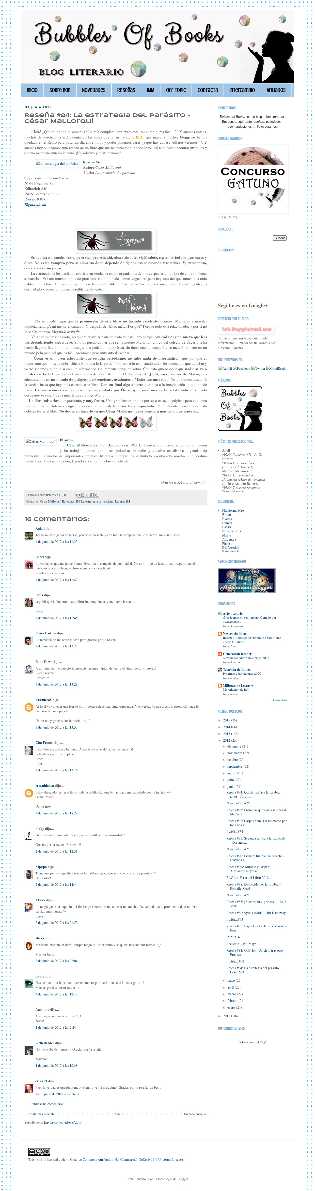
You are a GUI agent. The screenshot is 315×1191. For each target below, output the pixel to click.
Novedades (94, 90)
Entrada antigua (195, 1114)
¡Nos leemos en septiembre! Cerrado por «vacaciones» (249, 619)
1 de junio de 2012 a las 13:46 (56, 770)
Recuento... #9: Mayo (241, 943)
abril (231, 987)
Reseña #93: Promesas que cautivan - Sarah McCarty (256, 812)
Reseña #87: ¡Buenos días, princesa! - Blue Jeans (256, 903)
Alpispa (41, 866)
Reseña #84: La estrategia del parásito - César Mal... (253, 969)
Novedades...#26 (238, 803)
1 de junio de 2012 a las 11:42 (56, 579)
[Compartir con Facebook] (92, 495)
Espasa (227, 526)
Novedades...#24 (238, 895)
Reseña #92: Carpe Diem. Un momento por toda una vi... (256, 822)
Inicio (32, 90)
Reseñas (126, 90)
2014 (227, 726)
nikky (39, 828)
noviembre (235, 752)
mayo (231, 980)
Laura (40, 976)
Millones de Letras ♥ (238, 685)
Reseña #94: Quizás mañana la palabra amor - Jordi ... (253, 794)
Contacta (208, 90)
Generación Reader (237, 653)
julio (231, 779)
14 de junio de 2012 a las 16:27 (57, 1094)
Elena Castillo (45, 633)
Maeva (226, 535)
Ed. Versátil (230, 547)
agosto (232, 773)
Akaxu (40, 899)
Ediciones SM (71, 501)
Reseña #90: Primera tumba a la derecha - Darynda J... (255, 858)
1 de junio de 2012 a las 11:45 (56, 617)
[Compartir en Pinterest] (96, 495)
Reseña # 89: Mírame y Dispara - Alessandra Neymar (249, 868)
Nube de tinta (231, 531)
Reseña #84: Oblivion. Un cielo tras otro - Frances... (255, 952)
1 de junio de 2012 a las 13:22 (56, 646)
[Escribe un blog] (82, 495)
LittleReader (44, 1042)
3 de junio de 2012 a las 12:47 (56, 994)
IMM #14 (233, 936)
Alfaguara (229, 539)
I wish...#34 (234, 831)
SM (128, 501)
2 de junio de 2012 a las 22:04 (56, 960)
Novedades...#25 (238, 849)
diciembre (234, 746)
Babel (39, 556)
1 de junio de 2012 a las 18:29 (56, 813)
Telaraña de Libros (237, 669)
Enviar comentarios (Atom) (63, 1122)
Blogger (182, 1178)
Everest (227, 518)
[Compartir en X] (87, 495)
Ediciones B (230, 551)
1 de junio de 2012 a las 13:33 (56, 727)
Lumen (227, 522)
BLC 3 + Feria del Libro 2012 (247, 877)
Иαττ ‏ (40, 938)
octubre (233, 759)
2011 (227, 1015)
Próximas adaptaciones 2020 (242, 673)
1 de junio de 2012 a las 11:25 (56, 541)
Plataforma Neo (233, 510)
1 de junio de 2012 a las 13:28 (56, 684)
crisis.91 (41, 1081)
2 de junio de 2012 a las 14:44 (56, 884)
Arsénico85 (43, 699)
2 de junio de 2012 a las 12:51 (56, 851)
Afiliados (276, 90)
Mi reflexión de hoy (236, 689)
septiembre (235, 766)
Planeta (227, 543)
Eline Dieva (43, 661)
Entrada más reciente (40, 1114)
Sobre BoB (59, 90)
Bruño (226, 514)
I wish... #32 (235, 961)
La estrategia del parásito (97, 501)
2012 (227, 740)
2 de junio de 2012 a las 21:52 (56, 922)
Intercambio (242, 90)
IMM (150, 90)
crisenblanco (44, 785)
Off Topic (176, 90)
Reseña (119, 501)
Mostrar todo (280, 700)
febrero (232, 1000)
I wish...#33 (234, 919)
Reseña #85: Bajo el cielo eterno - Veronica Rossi (256, 928)
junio (231, 786)
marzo (232, 994)
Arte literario (233, 613)
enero (231, 1007)
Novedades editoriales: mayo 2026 (246, 658)
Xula (39, 528)
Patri (39, 594)
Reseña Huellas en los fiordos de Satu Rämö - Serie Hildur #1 (252, 639)
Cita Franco (44, 742)
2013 (227, 733)
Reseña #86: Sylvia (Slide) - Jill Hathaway (256, 912)
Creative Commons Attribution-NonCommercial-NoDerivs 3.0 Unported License (126, 1159)
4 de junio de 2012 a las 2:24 (55, 1027)
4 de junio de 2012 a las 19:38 (56, 1065)
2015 (227, 720)
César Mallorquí (50, 501)
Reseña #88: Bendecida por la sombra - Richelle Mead (253, 886)
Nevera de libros (235, 633)
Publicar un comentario (47, 1103)
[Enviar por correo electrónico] (78, 495)
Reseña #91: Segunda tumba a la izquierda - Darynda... (255, 840)
